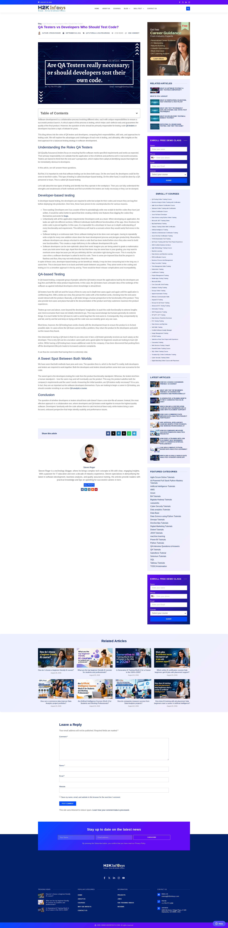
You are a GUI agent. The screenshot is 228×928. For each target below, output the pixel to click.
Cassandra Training (157, 342)
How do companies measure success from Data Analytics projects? (172, 432)
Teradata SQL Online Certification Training (164, 354)
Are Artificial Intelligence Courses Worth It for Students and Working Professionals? (173, 424)
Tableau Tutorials (157, 563)
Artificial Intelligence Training (160, 229)
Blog (126, 8)
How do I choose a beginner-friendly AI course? (172, 383)
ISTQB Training (156, 336)
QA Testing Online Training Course (162, 199)
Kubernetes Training (157, 269)
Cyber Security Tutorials (160, 506)
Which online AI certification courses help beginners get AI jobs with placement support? (173, 408)
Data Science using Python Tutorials (165, 516)
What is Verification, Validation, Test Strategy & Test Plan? (173, 101)
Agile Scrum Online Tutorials (162, 477)
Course (153, 171)
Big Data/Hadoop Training (159, 223)
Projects (122, 895)
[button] (188, 8)
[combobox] (153, 157)
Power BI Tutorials (158, 540)
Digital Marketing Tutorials (161, 526)
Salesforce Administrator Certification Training (165, 232)
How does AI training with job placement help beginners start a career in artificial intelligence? (172, 441)
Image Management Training (160, 333)
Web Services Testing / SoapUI (161, 345)
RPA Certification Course (159, 257)
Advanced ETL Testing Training (161, 305)
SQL (152, 560)
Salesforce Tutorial (158, 553)
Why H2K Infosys (84, 907)
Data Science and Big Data (159, 324)
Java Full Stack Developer (159, 214)
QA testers (130, 126)
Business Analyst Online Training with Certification (166, 202)
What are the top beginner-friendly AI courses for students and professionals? (172, 392)
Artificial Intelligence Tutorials (162, 486)
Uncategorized (103, 33)
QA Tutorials (91, 33)
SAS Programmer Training (159, 312)
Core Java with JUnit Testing (160, 284)
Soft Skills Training (157, 327)
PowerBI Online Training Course (161, 348)
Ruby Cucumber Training (159, 263)
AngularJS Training (157, 299)
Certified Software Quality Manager (162, 330)
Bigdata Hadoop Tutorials (161, 500)
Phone (152, 154)
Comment (63, 737)
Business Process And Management (162, 260)
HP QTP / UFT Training (158, 315)
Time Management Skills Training (161, 266)
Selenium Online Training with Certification (164, 208)
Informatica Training (157, 309)
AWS (152, 490)
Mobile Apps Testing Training (160, 278)
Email (152, 162)
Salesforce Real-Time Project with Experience (165, 339)
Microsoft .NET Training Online (160, 220)
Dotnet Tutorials (157, 530)
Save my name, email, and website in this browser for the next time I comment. (91, 797)
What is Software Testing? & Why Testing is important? (171, 89)
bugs (66, 216)
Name (152, 145)
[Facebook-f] (104, 878)
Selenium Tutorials (158, 556)
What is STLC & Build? (159, 96)
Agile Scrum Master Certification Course (163, 205)
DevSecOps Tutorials (159, 523)
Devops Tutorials (157, 520)
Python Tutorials (157, 543)
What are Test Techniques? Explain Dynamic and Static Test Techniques (173, 109)
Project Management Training (160, 275)
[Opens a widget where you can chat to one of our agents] (219, 924)
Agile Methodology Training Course (162, 248)
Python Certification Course (160, 211)
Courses (117, 8)
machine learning (157, 536)
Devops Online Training (158, 290)
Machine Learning (157, 251)
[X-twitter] (109, 878)
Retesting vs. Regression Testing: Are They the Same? (171, 125)
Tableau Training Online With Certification (163, 226)
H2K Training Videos (126, 903)
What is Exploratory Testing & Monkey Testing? (172, 117)
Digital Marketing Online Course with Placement (165, 360)
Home (97, 8)
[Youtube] (123, 878)
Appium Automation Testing (159, 293)
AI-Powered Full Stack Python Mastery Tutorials (166, 482)
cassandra (154, 503)
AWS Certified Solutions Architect (161, 245)
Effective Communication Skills (160, 296)
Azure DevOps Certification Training (162, 236)
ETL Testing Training (158, 321)
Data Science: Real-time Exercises (162, 318)
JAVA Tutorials (156, 533)
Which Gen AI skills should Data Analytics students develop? (173, 456)
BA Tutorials (155, 496)
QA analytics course (78, 388)
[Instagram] (119, 878)
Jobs (120, 899)
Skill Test (138, 8)
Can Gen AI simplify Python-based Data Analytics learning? (173, 448)
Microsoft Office (156, 281)
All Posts (89, 485)
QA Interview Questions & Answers (165, 546)
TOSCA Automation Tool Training (161, 238)
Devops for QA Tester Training (160, 303)
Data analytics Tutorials (160, 510)
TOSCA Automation (158, 566)
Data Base (154, 513)
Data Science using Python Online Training (164, 217)
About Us (106, 8)
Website (62, 786)
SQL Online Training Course (160, 351)
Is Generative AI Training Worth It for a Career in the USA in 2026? (173, 400)
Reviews (121, 907)
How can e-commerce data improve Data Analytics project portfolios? (173, 416)
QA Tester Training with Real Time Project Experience (167, 242)
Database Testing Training (159, 287)
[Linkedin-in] (114, 878)
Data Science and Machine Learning (162, 254)
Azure (152, 493)
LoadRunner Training (158, 272)
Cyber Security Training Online (160, 357)
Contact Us (152, 8)
